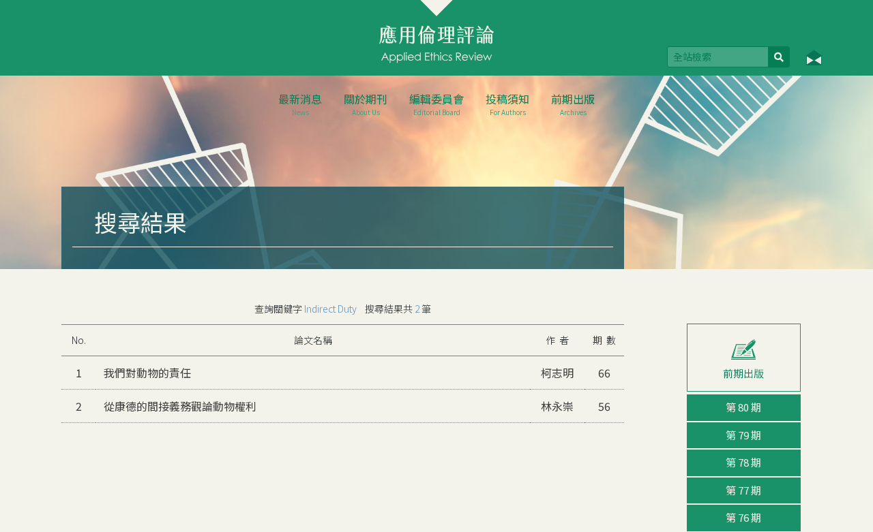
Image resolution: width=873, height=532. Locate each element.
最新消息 (300, 104)
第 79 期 (743, 435)
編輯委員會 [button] (436, 104)
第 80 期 (743, 407)
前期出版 (573, 104)
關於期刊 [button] (365, 104)
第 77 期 (743, 490)
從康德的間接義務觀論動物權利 (180, 406)
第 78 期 (743, 462)
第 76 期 (743, 517)
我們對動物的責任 (147, 372)
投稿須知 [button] (507, 104)
